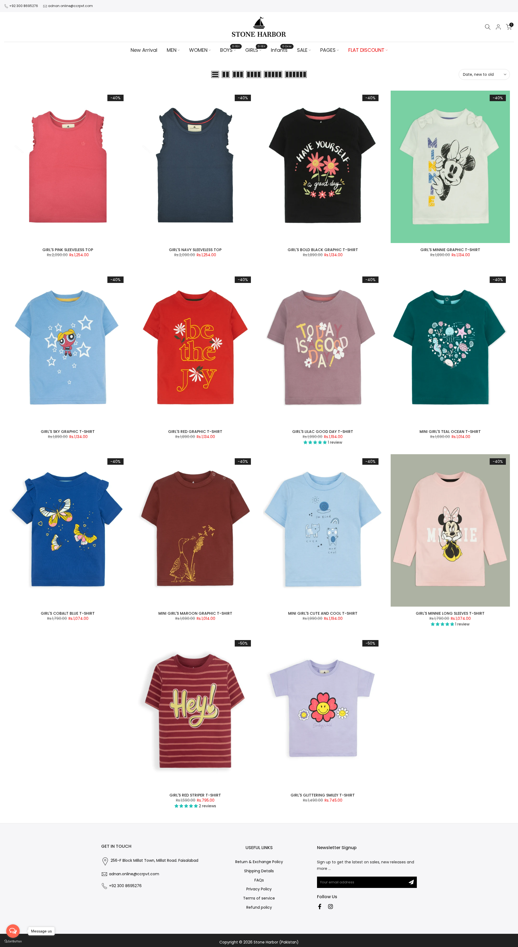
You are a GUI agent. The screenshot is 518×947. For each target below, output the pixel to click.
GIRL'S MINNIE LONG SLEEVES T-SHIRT (450, 613)
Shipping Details (259, 871)
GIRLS (255, 49)
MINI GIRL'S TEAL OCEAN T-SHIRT (450, 431)
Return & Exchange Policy (259, 861)
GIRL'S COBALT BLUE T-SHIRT (68, 613)
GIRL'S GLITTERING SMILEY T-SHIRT (323, 795)
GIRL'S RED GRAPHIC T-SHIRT (195, 431)
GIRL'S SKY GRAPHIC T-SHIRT (68, 431)
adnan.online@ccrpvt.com (70, 6)
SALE (302, 50)
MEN (171, 50)
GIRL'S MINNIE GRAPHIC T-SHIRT (450, 249)
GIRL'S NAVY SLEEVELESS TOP (195, 249)
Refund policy (259, 907)
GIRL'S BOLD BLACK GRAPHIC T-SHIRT (323, 249)
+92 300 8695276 (23, 6)
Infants (281, 49)
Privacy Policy (259, 889)
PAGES (328, 50)
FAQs (259, 880)
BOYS (230, 49)
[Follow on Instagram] (330, 906)
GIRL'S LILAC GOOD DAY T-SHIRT (322, 431)
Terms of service (259, 898)
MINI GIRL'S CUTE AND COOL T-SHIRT (322, 613)
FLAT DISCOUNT (366, 50)
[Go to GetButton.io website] (13, 941)
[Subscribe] (411, 882)
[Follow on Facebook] (319, 906)
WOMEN (198, 50)
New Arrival (144, 50)
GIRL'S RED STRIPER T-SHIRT (195, 795)
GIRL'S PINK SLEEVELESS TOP (67, 249)
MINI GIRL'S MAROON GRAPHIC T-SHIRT (195, 613)
